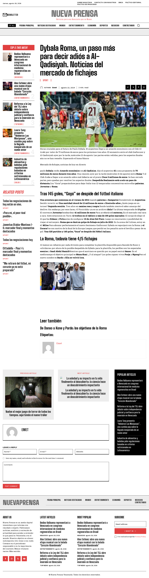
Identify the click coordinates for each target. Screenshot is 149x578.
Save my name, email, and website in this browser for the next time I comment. (35, 458)
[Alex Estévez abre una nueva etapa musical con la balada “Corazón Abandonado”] (7, 86)
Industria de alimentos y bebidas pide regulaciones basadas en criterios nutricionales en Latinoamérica (22, 169)
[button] (138, 25)
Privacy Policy (140, 537)
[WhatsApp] (144, 87)
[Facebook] (127, 87)
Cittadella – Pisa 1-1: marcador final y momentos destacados (17, 252)
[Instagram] (11, 558)
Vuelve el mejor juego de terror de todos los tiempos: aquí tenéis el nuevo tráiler (28, 413)
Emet (54, 88)
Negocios (18, 77)
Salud (17, 182)
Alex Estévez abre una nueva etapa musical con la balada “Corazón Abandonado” (23, 89)
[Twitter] (133, 87)
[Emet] (42, 87)
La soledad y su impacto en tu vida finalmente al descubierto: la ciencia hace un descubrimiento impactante (83, 394)
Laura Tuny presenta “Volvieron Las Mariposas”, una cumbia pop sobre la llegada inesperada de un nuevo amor (23, 140)
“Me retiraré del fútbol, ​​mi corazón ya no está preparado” (17, 267)
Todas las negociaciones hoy (18, 239)
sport (5, 208)
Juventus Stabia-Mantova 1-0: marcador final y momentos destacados (18, 228)
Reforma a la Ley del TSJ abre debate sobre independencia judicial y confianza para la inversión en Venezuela (24, 112)
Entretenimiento (21, 98)
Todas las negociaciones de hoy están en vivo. (17, 202)
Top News (18, 124)
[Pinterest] (138, 87)
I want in (129, 531)
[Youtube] (24, 558)
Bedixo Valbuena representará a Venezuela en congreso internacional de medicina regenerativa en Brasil (22, 63)
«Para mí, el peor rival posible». (14, 214)
